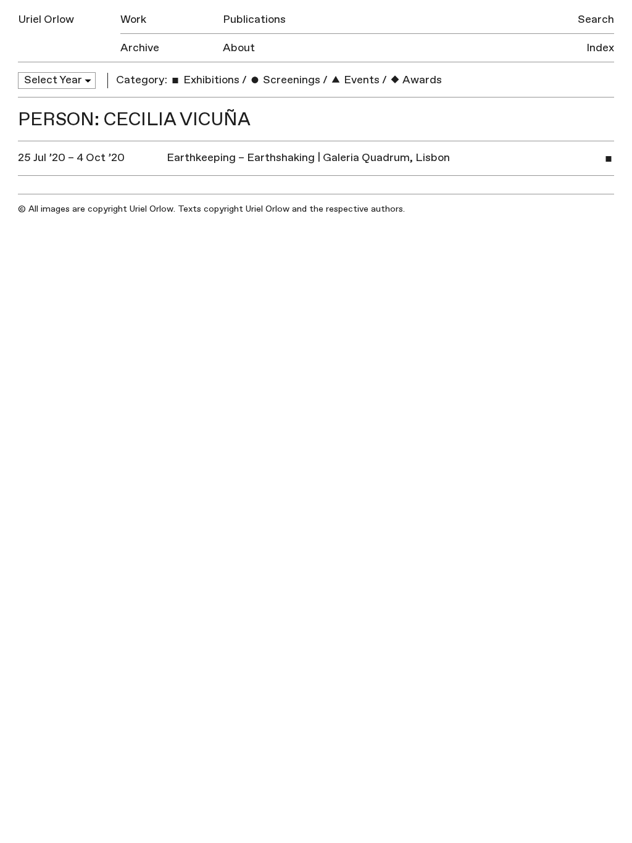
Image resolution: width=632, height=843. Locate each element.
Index (600, 48)
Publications (254, 19)
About (239, 48)
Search (596, 19)
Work (133, 19)
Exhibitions (210, 80)
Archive (139, 48)
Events (360, 80)
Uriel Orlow (46, 19)
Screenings (290, 80)
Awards (421, 80)
